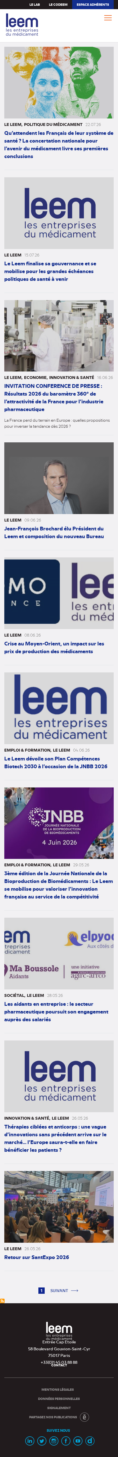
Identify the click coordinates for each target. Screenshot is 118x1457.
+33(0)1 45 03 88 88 (59, 1362)
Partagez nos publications (53, 1417)
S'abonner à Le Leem (2, 1301)
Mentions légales (58, 1389)
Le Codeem (58, 4)
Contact (59, 1365)
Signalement (59, 1408)
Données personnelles (59, 1398)
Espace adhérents (92, 5)
